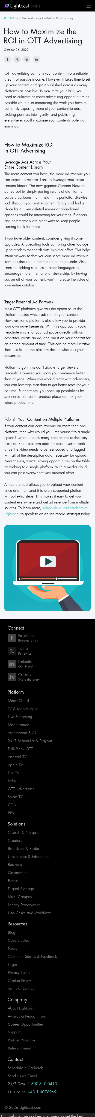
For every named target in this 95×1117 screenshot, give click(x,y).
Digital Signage (21, 888)
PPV (11, 813)
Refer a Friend (19, 1048)
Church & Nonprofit (25, 832)
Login (12, 964)
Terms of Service (21, 988)
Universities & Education (28, 856)
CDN (12, 805)
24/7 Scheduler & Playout (30, 740)
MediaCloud (18, 700)
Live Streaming (20, 716)
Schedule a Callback (25, 1068)
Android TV (17, 757)
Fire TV (13, 773)
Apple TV (15, 765)
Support (14, 1032)
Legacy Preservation (24, 904)
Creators (15, 840)
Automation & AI (22, 732)
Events (13, 880)
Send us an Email (22, 1076)
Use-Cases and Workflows (29, 913)
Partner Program (21, 1040)
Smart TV (15, 797)
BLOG (14, 18)
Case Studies (18, 940)
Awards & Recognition (26, 1016)
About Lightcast (21, 1008)
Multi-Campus (20, 896)
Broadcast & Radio (23, 848)
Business (15, 864)
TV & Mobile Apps (23, 708)
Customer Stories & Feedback (32, 956)
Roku (12, 781)
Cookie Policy (19, 980)
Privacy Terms (19, 972)
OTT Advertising (21, 788)
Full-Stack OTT (20, 749)
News (12, 948)
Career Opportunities (26, 1024)
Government (18, 872)
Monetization (19, 724)
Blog (11, 932)
